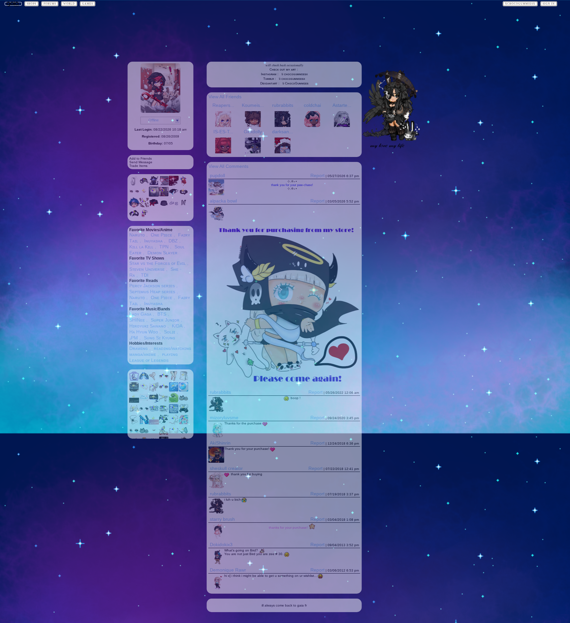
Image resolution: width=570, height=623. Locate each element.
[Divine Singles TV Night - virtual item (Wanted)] (154, 401)
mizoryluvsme (224, 417)
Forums (50, 3)
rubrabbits (282, 105)
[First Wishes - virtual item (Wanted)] (144, 379)
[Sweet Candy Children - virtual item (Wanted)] (184, 422)
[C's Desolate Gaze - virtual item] (134, 195)
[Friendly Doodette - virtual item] (134, 216)
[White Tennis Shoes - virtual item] (174, 205)
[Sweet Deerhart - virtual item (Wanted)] (174, 422)
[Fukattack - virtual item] (144, 205)
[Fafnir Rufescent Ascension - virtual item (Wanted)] (144, 422)
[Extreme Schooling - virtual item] (164, 195)
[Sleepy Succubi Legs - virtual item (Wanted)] (154, 379)
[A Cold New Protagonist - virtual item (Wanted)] (174, 412)
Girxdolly (253, 131)
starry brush (222, 519)
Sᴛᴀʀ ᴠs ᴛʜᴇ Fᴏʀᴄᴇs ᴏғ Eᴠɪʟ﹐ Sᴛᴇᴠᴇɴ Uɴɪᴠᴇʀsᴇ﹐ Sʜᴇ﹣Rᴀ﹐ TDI (159, 269)
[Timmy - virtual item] (134, 205)
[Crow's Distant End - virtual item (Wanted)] (134, 390)
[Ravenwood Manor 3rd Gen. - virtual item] (154, 184)
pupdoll (217, 175)
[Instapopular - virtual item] (134, 184)
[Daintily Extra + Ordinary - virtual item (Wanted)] (154, 412)
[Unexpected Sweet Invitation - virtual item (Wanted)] (164, 433)
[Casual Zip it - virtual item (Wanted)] (164, 401)
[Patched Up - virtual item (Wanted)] (134, 422)
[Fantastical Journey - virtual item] (154, 195)
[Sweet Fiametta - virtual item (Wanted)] (174, 433)
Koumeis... (253, 105)
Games (87, 3)
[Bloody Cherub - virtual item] (184, 184)
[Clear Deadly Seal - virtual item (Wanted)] (184, 433)
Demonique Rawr (228, 570)
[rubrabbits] (390, 139)
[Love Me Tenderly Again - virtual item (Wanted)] (154, 422)
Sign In (549, 3)
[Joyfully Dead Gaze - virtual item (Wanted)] (164, 390)
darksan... (282, 131)
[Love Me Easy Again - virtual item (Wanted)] (134, 401)
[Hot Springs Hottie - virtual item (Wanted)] (184, 379)
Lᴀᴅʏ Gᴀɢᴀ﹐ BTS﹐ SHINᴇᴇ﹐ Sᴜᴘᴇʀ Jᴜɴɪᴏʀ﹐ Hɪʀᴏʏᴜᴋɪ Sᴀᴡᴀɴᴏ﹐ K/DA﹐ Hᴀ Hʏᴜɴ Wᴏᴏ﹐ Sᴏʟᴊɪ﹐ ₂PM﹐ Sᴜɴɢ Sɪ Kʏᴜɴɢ (158, 325)
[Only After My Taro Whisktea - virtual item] (184, 195)
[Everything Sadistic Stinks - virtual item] (144, 216)
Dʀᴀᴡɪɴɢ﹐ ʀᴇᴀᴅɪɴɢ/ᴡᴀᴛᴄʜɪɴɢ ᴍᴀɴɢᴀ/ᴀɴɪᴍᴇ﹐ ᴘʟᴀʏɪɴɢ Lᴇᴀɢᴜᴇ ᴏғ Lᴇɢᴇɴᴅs (160, 354)
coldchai (312, 105)
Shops (31, 3)
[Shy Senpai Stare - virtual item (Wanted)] (144, 412)
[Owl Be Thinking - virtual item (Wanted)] (144, 433)
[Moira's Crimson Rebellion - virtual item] (154, 205)
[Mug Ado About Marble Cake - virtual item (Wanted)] (164, 412)
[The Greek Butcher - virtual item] (164, 184)
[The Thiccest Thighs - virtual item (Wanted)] (174, 379)
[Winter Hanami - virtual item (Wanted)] (144, 390)
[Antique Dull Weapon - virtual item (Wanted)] (164, 422)
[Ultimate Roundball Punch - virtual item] (144, 184)
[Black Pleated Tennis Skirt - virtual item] (164, 205)
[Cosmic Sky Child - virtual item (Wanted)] (174, 390)
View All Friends (224, 96)
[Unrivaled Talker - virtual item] (144, 195)
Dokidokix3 (221, 544)
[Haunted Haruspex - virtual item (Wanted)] (154, 390)
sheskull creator (226, 468)
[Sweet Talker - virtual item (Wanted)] (154, 433)
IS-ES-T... (223, 131)
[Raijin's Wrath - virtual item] (174, 184)
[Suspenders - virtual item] (184, 205)
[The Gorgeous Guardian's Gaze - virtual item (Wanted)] (134, 433)
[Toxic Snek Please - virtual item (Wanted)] (174, 401)
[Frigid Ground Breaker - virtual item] (174, 195)
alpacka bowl (223, 200)
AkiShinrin (220, 443)
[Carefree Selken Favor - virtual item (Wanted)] (134, 412)
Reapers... (223, 105)
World (69, 3)
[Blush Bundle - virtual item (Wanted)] (134, 379)
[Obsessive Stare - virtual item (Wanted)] (164, 379)
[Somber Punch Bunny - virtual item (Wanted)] (184, 412)
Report (317, 175)
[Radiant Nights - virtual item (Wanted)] (184, 390)
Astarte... (341, 105)
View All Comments (228, 166)
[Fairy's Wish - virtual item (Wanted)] (144, 401)
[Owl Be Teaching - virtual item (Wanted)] (184, 401)
